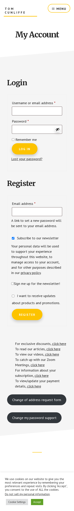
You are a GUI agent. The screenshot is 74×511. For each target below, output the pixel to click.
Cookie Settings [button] (17, 502)
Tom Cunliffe (15, 10)
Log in (24, 149)
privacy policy (31, 272)
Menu (61, 9)
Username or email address (37, 102)
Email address (30, 203)
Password (27, 121)
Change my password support (34, 417)
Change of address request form (36, 400)
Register (27, 315)
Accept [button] (37, 502)
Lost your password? (26, 159)
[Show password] (57, 129)
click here (59, 343)
